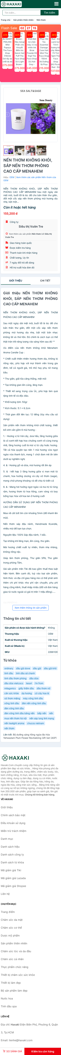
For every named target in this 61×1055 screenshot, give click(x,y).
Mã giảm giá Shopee (13, 886)
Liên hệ (5, 893)
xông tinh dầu (11, 703)
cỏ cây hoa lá (42, 693)
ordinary (8, 668)
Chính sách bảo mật (13, 815)
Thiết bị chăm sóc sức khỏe (18, 974)
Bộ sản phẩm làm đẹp (14, 990)
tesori (29, 683)
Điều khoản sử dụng (13, 823)
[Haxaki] (17, 758)
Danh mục (7, 838)
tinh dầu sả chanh (25, 673)
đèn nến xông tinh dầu (34, 703)
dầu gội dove (23, 668)
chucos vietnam (35, 723)
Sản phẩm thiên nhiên (23, 20)
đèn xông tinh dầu (14, 708)
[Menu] (56, 3)
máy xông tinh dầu (33, 698)
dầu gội (37, 668)
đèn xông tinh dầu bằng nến (19, 713)
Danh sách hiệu (10, 846)
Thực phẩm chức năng (14, 967)
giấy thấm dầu (26, 688)
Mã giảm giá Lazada (13, 878)
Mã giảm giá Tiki (11, 870)
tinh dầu (8, 673)
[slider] (8, 150)
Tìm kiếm (49, 12)
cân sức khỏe (11, 693)
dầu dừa (33, 678)
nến (51, 713)
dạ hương (27, 693)
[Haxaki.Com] (15, 4)
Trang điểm (8, 912)
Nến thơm (41, 20)
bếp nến (41, 713)
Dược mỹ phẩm (10, 935)
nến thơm (9, 728)
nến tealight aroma (14, 723)
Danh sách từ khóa (12, 862)
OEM (11, 177)
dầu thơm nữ (43, 688)
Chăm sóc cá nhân (12, 959)
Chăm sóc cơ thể (11, 927)
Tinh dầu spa (9, 1006)
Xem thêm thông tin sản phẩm (31, 607)
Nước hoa (7, 998)
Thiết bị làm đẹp (11, 982)
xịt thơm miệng (12, 698)
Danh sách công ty (12, 854)
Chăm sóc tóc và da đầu (16, 951)
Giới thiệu (15, 280)
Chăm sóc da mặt (12, 919)
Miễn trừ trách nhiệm (13, 831)
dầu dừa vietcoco (13, 683)
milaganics (10, 688)
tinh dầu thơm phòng (15, 678)
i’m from (39, 683)
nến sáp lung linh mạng (41, 718)
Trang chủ (5, 20)
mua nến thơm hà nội (15, 718)
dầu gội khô (50, 668)
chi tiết (45, 280)
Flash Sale (9, 28)
